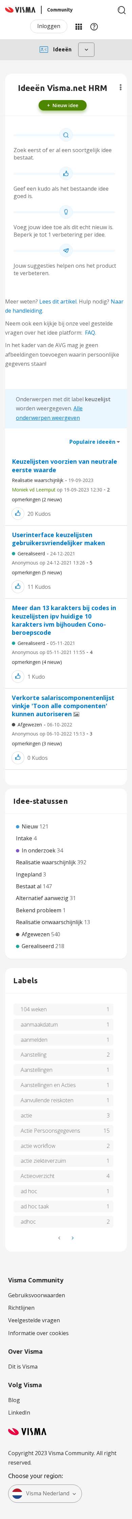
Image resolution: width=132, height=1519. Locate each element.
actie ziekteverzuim (43, 1160)
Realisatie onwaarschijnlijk (50, 922)
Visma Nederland (47, 1493)
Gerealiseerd (31, 553)
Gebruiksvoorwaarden (36, 1295)
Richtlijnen (21, 1307)
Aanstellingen (36, 1070)
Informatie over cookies (38, 1333)
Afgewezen (30, 724)
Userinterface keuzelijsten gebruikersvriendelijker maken (58, 539)
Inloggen (48, 26)
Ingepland (29, 874)
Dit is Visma (23, 1366)
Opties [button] (120, 87)
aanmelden (34, 1039)
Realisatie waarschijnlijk (37, 480)
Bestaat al (29, 886)
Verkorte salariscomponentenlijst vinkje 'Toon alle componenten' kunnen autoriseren (63, 706)
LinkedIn (19, 1412)
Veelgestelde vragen (34, 1320)
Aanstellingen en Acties (48, 1085)
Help (94, 26)
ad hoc (29, 1191)
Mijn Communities (78, 26)
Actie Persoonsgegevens (50, 1130)
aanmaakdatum (39, 1024)
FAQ (90, 332)
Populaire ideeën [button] (92, 441)
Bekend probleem (39, 910)
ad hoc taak (35, 1206)
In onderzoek (39, 850)
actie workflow (38, 1146)
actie (26, 1115)
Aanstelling (33, 1054)
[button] (18, 513)
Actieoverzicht (37, 1176)
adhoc (28, 1221)
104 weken (34, 1009)
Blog (14, 1400)
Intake (25, 838)
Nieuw (30, 826)
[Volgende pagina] (72, 1238)
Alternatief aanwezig (43, 898)
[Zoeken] (122, 10)
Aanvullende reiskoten (47, 1100)
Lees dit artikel (57, 301)
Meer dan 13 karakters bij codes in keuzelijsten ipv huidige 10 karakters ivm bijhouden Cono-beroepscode (64, 620)
